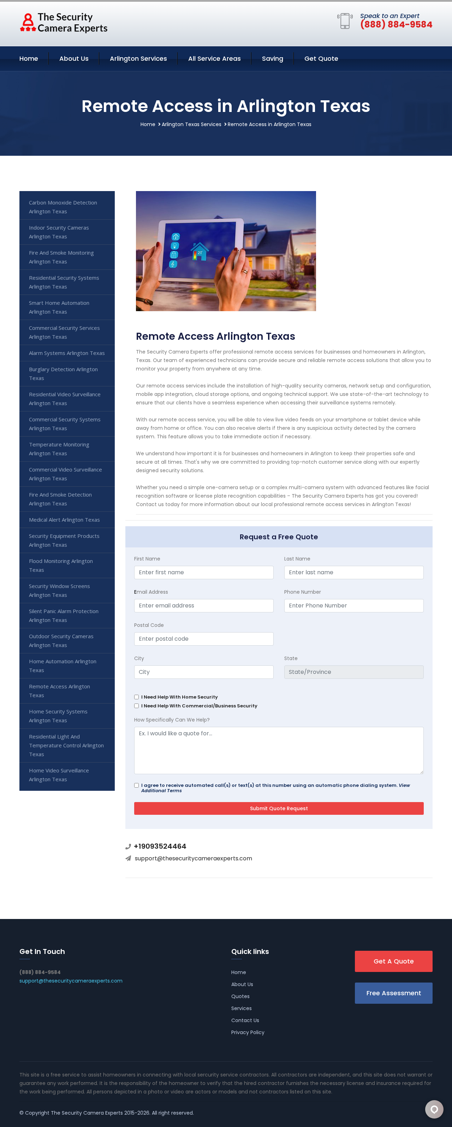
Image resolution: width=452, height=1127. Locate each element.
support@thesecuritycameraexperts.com (193, 858)
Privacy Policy (247, 1032)
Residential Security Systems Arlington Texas (64, 282)
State (291, 658)
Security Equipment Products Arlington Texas (64, 540)
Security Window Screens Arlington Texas (59, 590)
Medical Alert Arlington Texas (64, 519)
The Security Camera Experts (87, 1112)
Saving (272, 58)
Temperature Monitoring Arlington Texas (59, 449)
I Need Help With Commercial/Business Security (199, 705)
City (139, 658)
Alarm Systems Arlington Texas (67, 352)
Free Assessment (394, 993)
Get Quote (321, 58)
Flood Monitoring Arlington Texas (61, 565)
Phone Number (302, 591)
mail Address (151, 591)
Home (28, 58)
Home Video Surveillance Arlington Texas (59, 775)
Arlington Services (138, 58)
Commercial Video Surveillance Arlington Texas (65, 474)
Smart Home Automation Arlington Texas (59, 307)
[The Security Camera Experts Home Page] (63, 22)
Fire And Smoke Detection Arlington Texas (60, 499)
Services (241, 1008)
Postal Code (149, 625)
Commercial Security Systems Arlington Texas (65, 424)
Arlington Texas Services (191, 124)
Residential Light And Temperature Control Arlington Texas (66, 745)
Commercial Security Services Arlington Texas (64, 332)
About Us (74, 58)
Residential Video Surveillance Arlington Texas (65, 399)
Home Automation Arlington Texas (62, 666)
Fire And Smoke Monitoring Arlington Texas (61, 257)
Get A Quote (394, 961)
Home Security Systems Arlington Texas (58, 716)
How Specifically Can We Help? (172, 719)
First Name (147, 558)
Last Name (297, 558)
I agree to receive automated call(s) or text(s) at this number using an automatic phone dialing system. (275, 788)
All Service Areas (214, 58)
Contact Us (245, 1020)
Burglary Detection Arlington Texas (63, 373)
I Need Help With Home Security (179, 697)
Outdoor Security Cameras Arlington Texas (61, 640)
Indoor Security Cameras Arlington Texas (59, 232)
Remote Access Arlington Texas (59, 691)
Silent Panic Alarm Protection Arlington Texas (64, 615)
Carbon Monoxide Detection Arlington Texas (63, 207)
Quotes (240, 996)
